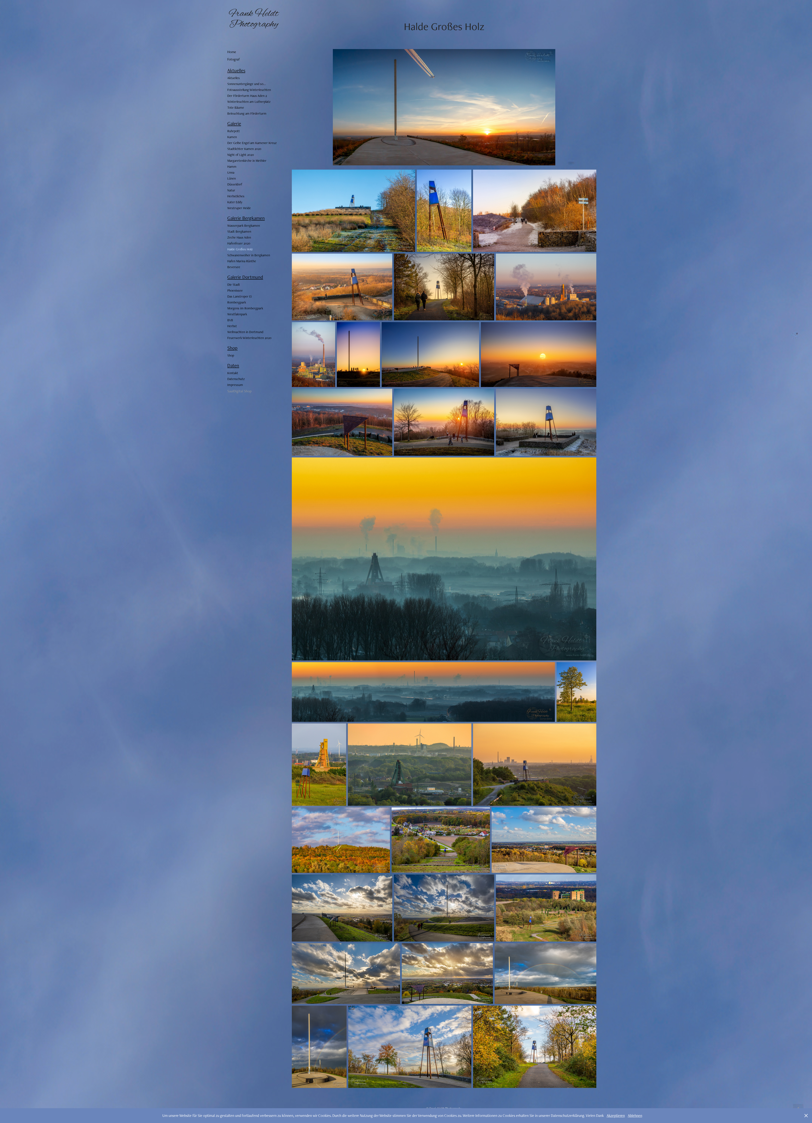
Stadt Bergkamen (239, 231)
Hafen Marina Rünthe (241, 261)
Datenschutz (236, 379)
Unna (230, 172)
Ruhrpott (233, 131)
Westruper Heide (239, 208)
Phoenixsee (235, 290)
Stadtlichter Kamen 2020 (244, 149)
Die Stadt (233, 284)
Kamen (232, 137)
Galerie (234, 123)
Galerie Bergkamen (246, 218)
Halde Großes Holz (240, 249)
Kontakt (232, 373)
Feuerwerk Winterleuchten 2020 (249, 338)
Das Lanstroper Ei (239, 296)
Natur (231, 190)
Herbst (232, 326)
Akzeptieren (616, 1115)
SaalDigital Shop (239, 391)
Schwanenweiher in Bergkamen (248, 255)
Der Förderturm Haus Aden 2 (247, 95)
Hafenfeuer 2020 (238, 243)
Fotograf (233, 59)
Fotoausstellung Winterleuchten (249, 90)
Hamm (231, 166)
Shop (232, 348)
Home (231, 51)
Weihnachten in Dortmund (245, 332)
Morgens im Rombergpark (245, 308)
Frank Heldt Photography (255, 19)
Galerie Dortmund (245, 277)
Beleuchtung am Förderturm (246, 113)
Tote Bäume (235, 107)
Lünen (231, 178)
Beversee (233, 267)
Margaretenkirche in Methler (246, 160)
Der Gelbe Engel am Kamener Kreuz (252, 143)
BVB (230, 320)
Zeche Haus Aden (239, 237)
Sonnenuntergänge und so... (246, 84)
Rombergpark (236, 302)
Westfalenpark (237, 314)
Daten (233, 365)
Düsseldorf (234, 184)
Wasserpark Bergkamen (243, 225)
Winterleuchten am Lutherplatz (248, 101)
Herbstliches (235, 196)
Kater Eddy (234, 202)
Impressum (235, 385)
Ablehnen (635, 1115)
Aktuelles (236, 70)
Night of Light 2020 (240, 154)
